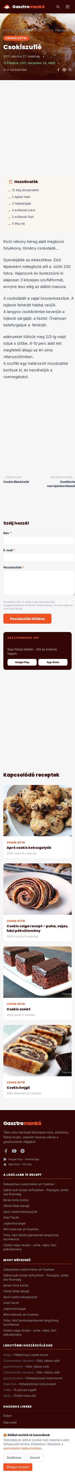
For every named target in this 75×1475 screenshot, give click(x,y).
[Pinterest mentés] (64, 69)
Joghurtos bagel (14, 1223)
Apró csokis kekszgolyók (29, 847)
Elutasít (35, 1457)
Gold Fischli (11, 1217)
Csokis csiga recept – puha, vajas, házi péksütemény (37, 928)
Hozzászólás (13, 567)
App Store (53, 662)
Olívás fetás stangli (16, 1206)
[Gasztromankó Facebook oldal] (5, 1150)
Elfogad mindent (18, 1467)
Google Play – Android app (23, 1159)
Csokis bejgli (18, 1087)
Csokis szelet (18, 1009)
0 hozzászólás (17, 69)
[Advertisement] (37, 131)
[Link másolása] (70, 69)
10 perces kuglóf (25, 1390)
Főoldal (8, 30)
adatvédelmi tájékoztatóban (22, 1448)
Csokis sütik (42, 30)
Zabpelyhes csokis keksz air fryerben (28, 1184)
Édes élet (23, 30)
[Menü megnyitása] (67, 7)
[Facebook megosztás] (58, 69)
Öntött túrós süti (25, 1395)
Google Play (22, 662)
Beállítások (14, 1457)
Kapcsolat (10, 1422)
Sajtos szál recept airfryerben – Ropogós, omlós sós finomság (35, 1192)
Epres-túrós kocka (15, 1200)
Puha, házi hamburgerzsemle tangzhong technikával (31, 1237)
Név (7, 533)
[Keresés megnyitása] (58, 6)
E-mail (9, 550)
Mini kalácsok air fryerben (21, 1229)
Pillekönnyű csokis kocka (31, 1354)
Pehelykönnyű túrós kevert (44, 1378)
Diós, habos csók (48, 1360)
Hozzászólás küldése (27, 619)
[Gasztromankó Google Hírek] (22, 1150)
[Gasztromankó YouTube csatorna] (14, 1150)
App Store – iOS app (20, 1164)
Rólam (7, 1415)
